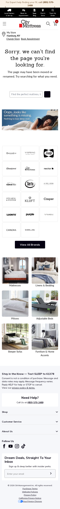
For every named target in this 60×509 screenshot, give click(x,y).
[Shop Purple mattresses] (30, 214)
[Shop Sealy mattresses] (49, 153)
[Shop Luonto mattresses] (11, 214)
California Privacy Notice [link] (30, 498)
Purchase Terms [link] (30, 488)
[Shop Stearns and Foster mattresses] (11, 199)
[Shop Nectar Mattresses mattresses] (49, 168)
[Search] (48, 24)
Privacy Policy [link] (30, 495)
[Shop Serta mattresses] (30, 184)
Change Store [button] (13, 39)
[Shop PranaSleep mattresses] (11, 153)
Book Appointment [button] (30, 39)
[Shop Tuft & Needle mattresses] (49, 214)
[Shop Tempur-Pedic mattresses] (11, 184)
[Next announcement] (54, 6)
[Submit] (50, 473)
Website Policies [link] (30, 492)
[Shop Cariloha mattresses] (11, 230)
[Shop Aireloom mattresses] (49, 184)
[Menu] (4, 23)
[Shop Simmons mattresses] (30, 230)
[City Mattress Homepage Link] (30, 24)
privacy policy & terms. (23, 387)
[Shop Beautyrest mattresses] (11, 168)
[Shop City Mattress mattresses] (30, 168)
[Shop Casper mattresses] (49, 199)
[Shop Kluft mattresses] (30, 199)
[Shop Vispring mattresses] (30, 153)
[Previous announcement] (5, 6)
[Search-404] (30, 119)
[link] (9, 13)
